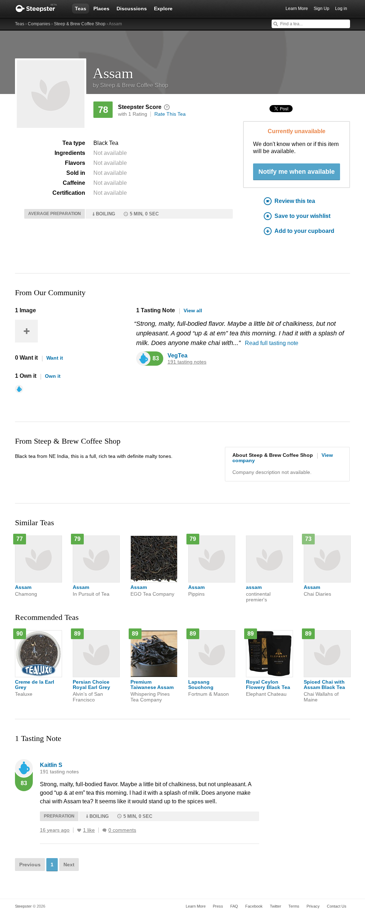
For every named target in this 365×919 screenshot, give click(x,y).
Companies (39, 23)
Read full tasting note (271, 343)
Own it (53, 376)
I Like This (79, 830)
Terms (293, 906)
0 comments (122, 830)
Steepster (40, 8)
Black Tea (105, 143)
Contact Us (336, 906)
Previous (30, 864)
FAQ (234, 906)
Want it (54, 358)
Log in (341, 8)
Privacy (313, 906)
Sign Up (321, 8)
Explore (163, 8)
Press (218, 906)
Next (68, 864)
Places (101, 8)
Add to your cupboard (304, 231)
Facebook (254, 906)
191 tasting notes (187, 362)
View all (193, 310)
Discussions (132, 8)
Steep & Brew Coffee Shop (80, 23)
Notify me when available (296, 171)
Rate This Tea (170, 114)
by (130, 85)
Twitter (275, 906)
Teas (80, 8)
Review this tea (294, 201)
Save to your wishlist (302, 216)
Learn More (297, 8)
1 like (89, 830)
